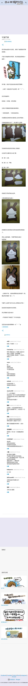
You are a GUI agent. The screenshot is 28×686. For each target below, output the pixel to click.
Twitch (14, 675)
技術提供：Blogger (15, 679)
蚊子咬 (2, 588)
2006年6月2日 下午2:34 (15, 452)
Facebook (3, 675)
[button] (3, 45)
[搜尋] (26, 2)
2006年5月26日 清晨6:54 (15, 362)
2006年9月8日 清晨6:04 (15, 487)
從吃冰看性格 (4, 639)
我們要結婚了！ (4, 622)
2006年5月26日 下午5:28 (19, 391)
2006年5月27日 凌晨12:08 (15, 405)
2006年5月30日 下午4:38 (19, 439)
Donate (14, 676)
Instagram (23, 675)
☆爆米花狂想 (5, 326)
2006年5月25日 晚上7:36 (19, 349)
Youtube (9, 675)
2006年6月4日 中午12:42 (18, 469)
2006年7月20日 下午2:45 (20, 477)
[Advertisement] (14, 19)
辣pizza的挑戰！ (5, 605)
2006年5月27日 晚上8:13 (15, 416)
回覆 (8, 346)
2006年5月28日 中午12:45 (17, 429)
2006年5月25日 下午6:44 (15, 341)
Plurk (18, 675)
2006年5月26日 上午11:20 (17, 381)
